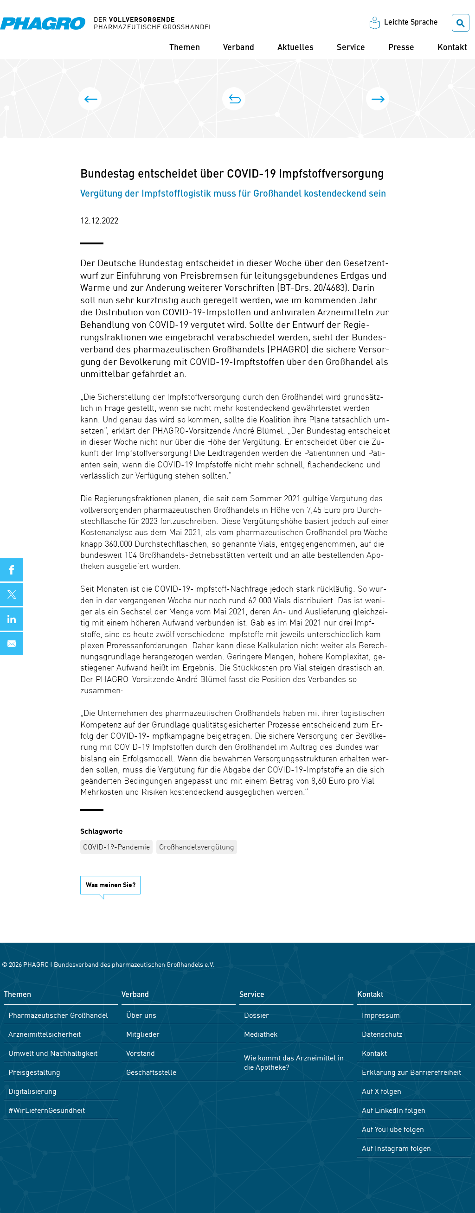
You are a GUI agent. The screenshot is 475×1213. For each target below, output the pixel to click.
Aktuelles (295, 48)
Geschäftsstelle (151, 1071)
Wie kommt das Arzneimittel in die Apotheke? (294, 1062)
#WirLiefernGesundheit (46, 1109)
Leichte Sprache (411, 22)
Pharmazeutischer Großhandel (58, 1014)
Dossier (256, 1014)
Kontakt (452, 48)
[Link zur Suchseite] (460, 23)
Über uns (141, 1014)
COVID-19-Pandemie (116, 846)
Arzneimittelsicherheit (44, 1033)
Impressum (381, 1014)
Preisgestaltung (34, 1071)
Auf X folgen (381, 1090)
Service (351, 48)
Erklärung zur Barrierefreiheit (411, 1071)
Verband (238, 48)
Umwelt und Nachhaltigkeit (52, 1052)
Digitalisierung (32, 1090)
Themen (184, 48)
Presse (401, 48)
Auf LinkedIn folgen (393, 1109)
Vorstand (140, 1052)
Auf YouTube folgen (393, 1128)
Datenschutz (382, 1033)
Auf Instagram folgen (396, 1147)
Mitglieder (143, 1033)
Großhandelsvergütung (196, 846)
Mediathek (261, 1033)
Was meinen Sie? (110, 884)
